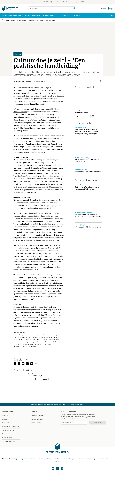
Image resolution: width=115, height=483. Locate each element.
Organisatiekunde (22, 20)
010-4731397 (109, 15)
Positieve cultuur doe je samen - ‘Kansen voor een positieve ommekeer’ (88, 215)
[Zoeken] (74, 8)
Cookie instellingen (69, 459)
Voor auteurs (6, 434)
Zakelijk (34, 411)
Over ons (5, 415)
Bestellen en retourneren (10, 426)
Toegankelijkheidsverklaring (87, 459)
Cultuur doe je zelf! (53, 72)
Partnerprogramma (8, 441)
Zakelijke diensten (37, 415)
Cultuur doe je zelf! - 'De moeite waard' (88, 227)
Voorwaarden (6, 423)
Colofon (41, 459)
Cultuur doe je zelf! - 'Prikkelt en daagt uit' (88, 172)
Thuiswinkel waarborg (10, 459)
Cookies (57, 459)
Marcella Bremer (20, 72)
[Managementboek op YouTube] (57, 468)
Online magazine (10, 20)
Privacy (49, 459)
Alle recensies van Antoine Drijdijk (24, 346)
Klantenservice (7, 411)
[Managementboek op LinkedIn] (53, 468)
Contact (4, 419)
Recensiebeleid (7, 437)
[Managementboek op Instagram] (62, 468)
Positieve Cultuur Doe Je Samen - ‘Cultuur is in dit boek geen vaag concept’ (86, 132)
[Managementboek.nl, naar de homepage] (10, 10)
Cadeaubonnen (36, 423)
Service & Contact (104, 459)
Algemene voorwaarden (28, 459)
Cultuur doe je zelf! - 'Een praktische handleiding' (42, 20)
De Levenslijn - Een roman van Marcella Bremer (87, 188)
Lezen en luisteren (8, 430)
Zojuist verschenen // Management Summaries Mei (87, 160)
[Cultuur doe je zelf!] (81, 99)
